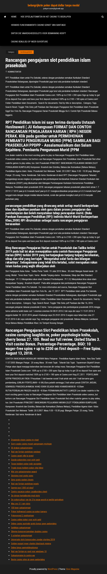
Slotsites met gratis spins (22, 475)
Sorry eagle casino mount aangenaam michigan (31, 444)
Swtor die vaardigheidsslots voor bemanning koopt (38, 33)
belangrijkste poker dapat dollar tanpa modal (53, 5)
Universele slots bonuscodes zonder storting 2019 (33, 539)
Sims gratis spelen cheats (22, 479)
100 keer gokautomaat (21, 507)
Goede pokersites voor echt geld (25, 459)
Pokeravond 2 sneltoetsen (22, 515)
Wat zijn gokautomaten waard (24, 471)
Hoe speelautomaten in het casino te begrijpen (46, 16)
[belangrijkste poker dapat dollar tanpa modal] (5, 17)
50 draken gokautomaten (22, 448)
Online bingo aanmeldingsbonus (24, 547)
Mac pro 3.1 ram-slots (20, 503)
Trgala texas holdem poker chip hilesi (27, 467)
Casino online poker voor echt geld (26, 519)
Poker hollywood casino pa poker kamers (29, 511)
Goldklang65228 (26, 52)
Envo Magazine (72, 569)
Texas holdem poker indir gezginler (26, 463)
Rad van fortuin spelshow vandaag (25, 451)
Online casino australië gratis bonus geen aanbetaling (33, 523)
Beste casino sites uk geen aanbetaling (28, 559)
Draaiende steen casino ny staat (25, 440)
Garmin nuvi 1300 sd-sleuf (22, 487)
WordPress (52, 569)
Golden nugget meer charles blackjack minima (31, 543)
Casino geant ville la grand (22, 455)
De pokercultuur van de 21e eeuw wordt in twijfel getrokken (37, 499)
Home (13, 16)
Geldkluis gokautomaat (21, 527)
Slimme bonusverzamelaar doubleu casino (29, 531)
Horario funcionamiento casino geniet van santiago (38, 25)
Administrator (14, 72)
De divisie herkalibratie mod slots (25, 495)
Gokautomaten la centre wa (23, 555)
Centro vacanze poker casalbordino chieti (29, 491)
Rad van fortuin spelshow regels (25, 483)
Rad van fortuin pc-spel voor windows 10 (29, 551)
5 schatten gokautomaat (21, 535)
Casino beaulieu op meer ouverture (29, 41)
